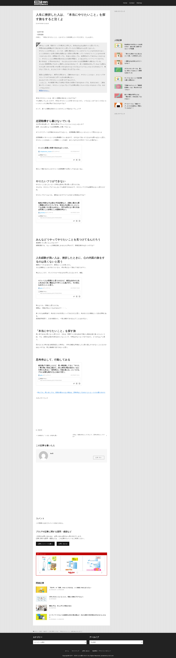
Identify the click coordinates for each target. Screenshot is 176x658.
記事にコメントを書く (45, 544)
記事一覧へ (99, 457)
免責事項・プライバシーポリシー (101, 651)
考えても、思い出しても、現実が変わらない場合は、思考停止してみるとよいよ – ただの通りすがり (71, 392)
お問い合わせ (62, 544)
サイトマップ (75, 651)
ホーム (67, 651)
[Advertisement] (49, 410)
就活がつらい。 (44, 90)
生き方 (47, 23)
